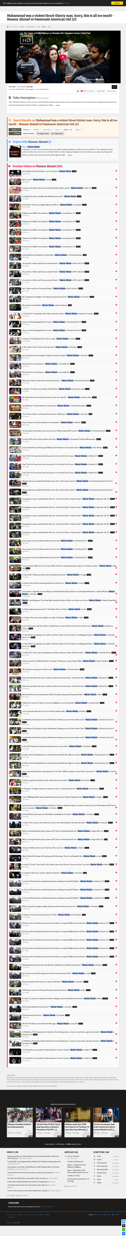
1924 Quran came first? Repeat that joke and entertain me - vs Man (53, 990)
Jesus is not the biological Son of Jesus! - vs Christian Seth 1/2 (51, 322)
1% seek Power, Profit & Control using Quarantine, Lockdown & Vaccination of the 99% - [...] (48, 1127)
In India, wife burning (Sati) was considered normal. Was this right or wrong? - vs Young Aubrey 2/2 (65, 763)
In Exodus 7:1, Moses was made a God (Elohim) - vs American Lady (53, 389)
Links (49, 27)
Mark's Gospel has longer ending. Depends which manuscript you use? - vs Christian (60, 906)
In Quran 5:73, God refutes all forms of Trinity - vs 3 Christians (51, 915)
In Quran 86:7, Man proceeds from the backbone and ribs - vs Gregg (54, 575)
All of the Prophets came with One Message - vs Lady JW (49, 1023)
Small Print (11, 1217)
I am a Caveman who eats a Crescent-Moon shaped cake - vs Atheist (54, 711)
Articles (22, 27)
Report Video (112, 91)
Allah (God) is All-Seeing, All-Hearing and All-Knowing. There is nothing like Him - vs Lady (61, 856)
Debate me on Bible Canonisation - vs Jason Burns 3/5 (48, 230)
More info (65, 3)
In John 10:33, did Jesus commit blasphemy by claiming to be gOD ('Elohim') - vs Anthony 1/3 (63, 881)
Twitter (107, 1214)
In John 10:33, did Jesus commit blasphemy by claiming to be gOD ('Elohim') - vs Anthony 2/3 (63, 889)
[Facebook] (124, 1222)
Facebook (99, 1214)
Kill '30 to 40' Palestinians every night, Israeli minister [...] (27, 1178)
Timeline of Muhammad (75, 1161)
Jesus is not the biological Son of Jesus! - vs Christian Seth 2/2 (51, 330)
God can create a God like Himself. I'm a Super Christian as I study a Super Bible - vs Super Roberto (65, 661)
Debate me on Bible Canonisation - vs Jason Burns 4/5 (48, 238)
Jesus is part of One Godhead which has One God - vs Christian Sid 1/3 (54, 541)
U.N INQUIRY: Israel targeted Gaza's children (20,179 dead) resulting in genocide (33, 1161)
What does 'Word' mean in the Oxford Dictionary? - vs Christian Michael (55, 380)
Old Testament (102, 1163)
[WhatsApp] (124, 1230)
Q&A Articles (31, 27)
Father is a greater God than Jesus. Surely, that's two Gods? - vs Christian (55, 780)
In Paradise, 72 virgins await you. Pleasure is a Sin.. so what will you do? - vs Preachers (60, 789)
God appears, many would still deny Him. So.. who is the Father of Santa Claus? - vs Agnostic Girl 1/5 (65, 499)
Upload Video (101, 91)
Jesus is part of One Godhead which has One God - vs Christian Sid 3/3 (54, 557)
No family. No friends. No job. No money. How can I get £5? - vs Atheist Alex (56, 397)
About (9, 1214)
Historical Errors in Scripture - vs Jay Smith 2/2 (45, 372)
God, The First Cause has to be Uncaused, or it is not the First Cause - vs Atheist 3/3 (59, 473)
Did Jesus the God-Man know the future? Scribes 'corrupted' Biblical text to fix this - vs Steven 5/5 (65, 956)
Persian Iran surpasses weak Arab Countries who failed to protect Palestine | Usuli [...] (104, 1127)
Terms (28, 1214)
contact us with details (50, 1086)
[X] (124, 1226)
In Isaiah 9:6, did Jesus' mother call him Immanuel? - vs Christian (52, 873)
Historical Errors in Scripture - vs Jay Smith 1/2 (45, 364)
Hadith (99, 1182)
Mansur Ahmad (38, 141)
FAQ (38, 27)
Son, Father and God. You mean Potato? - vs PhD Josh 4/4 (50, 288)
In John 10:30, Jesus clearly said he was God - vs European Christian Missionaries (58, 439)
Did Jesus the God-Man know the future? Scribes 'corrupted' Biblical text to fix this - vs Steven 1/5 (65, 923)
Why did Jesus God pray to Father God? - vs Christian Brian (50, 669)
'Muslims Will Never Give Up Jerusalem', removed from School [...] (30, 1172)
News (16, 27)
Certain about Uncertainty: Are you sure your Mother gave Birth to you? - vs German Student (63, 431)
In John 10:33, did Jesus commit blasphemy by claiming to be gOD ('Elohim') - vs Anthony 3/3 (63, 898)
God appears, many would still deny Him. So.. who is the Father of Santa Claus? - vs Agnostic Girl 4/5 (65, 524)
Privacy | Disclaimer (37, 1214)
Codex (99, 1176)
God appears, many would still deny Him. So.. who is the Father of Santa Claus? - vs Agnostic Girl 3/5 (65, 515)
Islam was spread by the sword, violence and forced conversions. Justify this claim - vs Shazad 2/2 (65, 686)
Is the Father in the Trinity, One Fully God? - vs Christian (49, 347)
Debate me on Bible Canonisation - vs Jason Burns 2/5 (48, 221)
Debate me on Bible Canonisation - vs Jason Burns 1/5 (48, 213)
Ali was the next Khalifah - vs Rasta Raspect (44, 305)
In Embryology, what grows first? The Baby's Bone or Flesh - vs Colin (54, 609)
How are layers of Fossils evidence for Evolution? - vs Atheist (51, 422)
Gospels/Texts (102, 1173)
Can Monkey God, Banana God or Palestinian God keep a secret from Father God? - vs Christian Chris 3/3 (68, 737)
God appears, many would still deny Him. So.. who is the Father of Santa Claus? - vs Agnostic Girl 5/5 (65, 532)
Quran (99, 1179)
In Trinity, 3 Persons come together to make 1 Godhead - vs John (52, 617)
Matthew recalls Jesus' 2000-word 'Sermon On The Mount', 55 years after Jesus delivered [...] (77, 1127)
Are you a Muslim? (73, 1156)
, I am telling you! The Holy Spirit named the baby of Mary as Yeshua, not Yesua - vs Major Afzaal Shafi (69, 600)
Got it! (117, 3)
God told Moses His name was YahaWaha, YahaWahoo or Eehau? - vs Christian (58, 814)
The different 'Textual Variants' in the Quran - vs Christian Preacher (54, 406)
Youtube (116, 1214)
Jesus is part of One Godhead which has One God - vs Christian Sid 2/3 (54, 549)
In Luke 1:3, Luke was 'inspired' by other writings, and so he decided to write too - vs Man (61, 998)
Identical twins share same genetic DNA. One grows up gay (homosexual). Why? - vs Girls (62, 694)
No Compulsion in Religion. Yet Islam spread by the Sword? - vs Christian (55, 297)
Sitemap (47, 1214)
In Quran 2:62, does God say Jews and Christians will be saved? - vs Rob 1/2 (56, 188)
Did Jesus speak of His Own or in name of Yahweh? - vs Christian (52, 982)
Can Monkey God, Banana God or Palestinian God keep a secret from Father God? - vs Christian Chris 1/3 (68, 719)
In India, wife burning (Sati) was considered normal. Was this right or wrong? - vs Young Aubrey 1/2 (65, 755)
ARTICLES (71, 1152)
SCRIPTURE (101, 1152)
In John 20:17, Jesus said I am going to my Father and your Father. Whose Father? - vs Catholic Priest (66, 652)
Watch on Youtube (88, 91)
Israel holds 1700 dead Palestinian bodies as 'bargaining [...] (28, 1182)
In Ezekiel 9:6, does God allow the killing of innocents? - (49, 196)
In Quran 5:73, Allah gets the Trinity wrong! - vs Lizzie (48, 339)
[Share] (124, 1234)
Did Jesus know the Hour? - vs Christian (43, 1015)
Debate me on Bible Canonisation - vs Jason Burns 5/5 (48, 246)
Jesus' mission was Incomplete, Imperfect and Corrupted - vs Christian (55, 355)
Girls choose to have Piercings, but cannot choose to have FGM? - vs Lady (56, 973)
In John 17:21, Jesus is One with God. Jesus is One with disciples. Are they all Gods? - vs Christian (64, 823)
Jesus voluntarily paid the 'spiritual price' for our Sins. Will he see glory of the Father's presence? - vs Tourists (69, 771)
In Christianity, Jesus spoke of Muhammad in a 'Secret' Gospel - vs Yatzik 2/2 (57, 1058)
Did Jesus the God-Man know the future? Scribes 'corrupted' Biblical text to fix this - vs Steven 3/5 (65, 940)
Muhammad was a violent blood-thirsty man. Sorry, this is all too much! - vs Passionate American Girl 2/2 (67, 490)
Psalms (99, 1159)
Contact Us (20, 1214)
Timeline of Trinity (73, 1176)
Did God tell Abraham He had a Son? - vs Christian (47, 1007)
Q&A (13, 1214)
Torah (99, 1156)
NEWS (12, 1152)
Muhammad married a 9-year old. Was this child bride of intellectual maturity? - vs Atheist (62, 965)
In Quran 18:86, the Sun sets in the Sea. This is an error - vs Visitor (53, 848)
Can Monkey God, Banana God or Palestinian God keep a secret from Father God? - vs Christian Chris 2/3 (68, 728)
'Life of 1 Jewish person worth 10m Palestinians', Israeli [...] (28, 1190)
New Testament (102, 1166)
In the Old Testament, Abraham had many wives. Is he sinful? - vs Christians (56, 746)
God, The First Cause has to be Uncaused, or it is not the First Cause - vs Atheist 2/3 (59, 464)
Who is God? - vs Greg (36, 179)
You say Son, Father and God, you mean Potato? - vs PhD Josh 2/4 (53, 272)
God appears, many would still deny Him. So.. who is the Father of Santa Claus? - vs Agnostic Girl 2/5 (65, 507)
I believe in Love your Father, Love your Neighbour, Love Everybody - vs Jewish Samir (60, 703)
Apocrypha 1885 (102, 1169)
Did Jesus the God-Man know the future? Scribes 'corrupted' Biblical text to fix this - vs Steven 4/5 (65, 948)
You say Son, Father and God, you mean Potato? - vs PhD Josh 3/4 (53, 280)
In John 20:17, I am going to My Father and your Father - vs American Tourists (57, 313)
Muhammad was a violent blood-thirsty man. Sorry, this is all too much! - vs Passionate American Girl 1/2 (67, 481)
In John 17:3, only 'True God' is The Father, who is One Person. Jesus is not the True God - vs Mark (65, 864)
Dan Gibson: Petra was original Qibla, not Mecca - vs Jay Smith (51, 205)
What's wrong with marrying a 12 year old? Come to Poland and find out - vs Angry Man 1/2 (62, 831)
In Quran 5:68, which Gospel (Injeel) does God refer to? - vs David (53, 583)
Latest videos (49, 1144)
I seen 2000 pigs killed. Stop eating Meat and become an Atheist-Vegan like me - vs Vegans (62, 797)
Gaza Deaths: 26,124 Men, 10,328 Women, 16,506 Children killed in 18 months (33, 1167)
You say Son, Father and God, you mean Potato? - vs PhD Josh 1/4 (53, 263)
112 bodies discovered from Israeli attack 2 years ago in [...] (28, 1185)
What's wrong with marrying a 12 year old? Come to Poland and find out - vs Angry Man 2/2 (62, 839)
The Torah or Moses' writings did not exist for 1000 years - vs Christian (55, 414)
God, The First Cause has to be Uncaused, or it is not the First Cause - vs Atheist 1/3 (59, 456)
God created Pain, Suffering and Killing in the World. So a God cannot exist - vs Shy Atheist (62, 447)
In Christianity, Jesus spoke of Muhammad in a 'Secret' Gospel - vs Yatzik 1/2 (57, 1050)
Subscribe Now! (46, 1206)
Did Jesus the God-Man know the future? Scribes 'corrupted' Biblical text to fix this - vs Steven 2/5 (65, 931)
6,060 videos (60, 1144)
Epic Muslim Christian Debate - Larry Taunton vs (46, 171)
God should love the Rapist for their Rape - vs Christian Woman (52, 255)
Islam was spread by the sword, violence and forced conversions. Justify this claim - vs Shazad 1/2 (65, 678)
